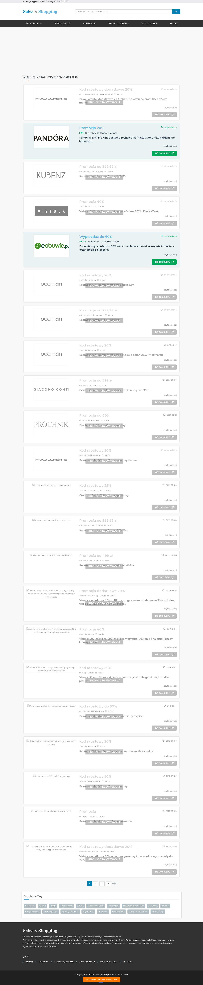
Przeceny (153, 906)
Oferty (80, 906)
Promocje (89, 23)
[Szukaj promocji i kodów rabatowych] (176, 11)
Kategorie (32, 23)
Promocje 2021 (50, 911)
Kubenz (99, 171)
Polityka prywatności (63, 962)
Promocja (102, 911)
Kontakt (29, 962)
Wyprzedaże (62, 23)
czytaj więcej (170, 107)
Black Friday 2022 (108, 962)
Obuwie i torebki (111, 242)
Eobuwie (95, 242)
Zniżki (53, 906)
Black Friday (157, 911)
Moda (119, 94)
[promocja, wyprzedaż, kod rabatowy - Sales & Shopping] (40, 11)
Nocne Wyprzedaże (138, 911)
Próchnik (95, 420)
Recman (92, 280)
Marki (173, 23)
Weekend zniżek (95, 906)
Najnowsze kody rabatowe (102, 979)
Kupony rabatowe (70, 911)
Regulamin (43, 962)
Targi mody (113, 906)
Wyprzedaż (88, 911)
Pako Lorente (106, 94)
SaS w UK (127, 962)
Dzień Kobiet (118, 911)
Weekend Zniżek (87, 962)
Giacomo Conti (99, 385)
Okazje (165, 906)
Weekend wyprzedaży (133, 906)
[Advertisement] (101, 49)
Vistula (91, 206)
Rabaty (42, 906)
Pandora (92, 133)
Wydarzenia (149, 23)
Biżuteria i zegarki (108, 133)
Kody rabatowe (119, 23)
